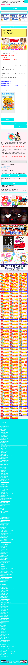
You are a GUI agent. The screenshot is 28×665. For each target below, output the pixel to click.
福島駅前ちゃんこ (5, 441)
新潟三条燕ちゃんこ (5, 562)
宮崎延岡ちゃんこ (5, 643)
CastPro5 (18, 662)
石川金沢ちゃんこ (5, 549)
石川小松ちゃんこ (5, 546)
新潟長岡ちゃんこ (5, 552)
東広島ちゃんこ (4, 631)
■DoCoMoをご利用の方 (5, 166)
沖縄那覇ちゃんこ (5, 619)
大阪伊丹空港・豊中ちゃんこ (7, 572)
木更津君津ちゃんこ (5, 468)
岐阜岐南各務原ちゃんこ (6, 531)
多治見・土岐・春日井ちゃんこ (7, 525)
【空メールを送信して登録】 (14, 175)
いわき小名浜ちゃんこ (5, 432)
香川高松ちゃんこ (5, 612)
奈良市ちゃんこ (4, 580)
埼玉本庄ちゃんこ (5, 467)
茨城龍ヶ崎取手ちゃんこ (6, 486)
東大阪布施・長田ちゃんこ (6, 575)
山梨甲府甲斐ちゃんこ (5, 555)
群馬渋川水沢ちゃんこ (5, 473)
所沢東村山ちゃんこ (5, 487)
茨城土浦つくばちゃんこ (6, 474)
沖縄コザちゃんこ (5, 638)
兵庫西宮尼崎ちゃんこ (5, 597)
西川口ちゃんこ (4, 448)
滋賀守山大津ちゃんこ (5, 593)
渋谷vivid (3, 654)
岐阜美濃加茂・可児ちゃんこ (7, 539)
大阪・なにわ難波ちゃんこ (6, 600)
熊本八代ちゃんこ (5, 632)
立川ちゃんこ (4, 449)
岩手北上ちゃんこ (5, 435)
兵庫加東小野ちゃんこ (5, 594)
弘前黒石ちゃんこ (5, 430)
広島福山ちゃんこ (5, 613)
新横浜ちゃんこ (4, 496)
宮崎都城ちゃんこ (5, 618)
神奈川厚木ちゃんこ (5, 464)
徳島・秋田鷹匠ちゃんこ (6, 616)
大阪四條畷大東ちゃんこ (6, 596)
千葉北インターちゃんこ (6, 502)
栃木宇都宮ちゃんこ (5, 458)
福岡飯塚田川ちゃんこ (5, 624)
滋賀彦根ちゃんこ (5, 566)
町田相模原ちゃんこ (5, 463)
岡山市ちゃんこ (4, 635)
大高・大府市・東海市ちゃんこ (7, 530)
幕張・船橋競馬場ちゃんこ (6, 498)
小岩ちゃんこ (4, 505)
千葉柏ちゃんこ (4, 499)
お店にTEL (14, 8)
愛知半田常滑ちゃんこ (5, 537)
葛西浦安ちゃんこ (5, 495)
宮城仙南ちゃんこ (5, 425)
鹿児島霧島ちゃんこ (5, 610)
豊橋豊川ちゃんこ (5, 528)
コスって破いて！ (5, 656)
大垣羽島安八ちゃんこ (5, 520)
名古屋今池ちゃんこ (5, 517)
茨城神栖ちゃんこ (5, 492)
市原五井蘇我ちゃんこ (5, 501)
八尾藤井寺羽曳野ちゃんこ (6, 578)
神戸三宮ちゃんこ (5, 581)
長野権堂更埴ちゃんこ (5, 556)
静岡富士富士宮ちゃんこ (6, 542)
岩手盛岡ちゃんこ (5, 438)
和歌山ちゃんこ (4, 569)
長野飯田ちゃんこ (5, 553)
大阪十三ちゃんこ (5, 587)
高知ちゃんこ (4, 628)
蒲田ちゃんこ (4, 508)
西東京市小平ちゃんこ (5, 504)
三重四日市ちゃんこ (5, 524)
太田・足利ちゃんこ (5, 489)
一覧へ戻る (14, 123)
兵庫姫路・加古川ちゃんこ (6, 577)
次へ (20, 126)
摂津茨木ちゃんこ (5, 591)
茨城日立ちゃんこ (5, 512)
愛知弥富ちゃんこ (5, 523)
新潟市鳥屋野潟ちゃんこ (6, 558)
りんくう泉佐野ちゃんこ (6, 586)
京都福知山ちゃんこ (5, 599)
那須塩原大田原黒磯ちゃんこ (7, 493)
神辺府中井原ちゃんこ (5, 640)
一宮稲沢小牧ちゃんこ (5, 521)
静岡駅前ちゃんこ (5, 527)
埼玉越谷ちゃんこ (5, 482)
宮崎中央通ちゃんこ (5, 634)
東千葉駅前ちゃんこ (5, 452)
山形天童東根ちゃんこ (5, 426)
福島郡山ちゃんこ (5, 439)
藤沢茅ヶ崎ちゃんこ (5, 480)
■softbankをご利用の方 (5, 168)
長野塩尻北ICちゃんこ (5, 559)
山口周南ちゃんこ (5, 621)
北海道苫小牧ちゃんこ (5, 442)
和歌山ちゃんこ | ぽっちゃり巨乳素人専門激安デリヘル (15, 661)
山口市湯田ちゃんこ (5, 641)
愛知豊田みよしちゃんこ (6, 533)
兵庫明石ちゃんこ (5, 583)
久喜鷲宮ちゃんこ (5, 490)
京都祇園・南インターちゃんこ (7, 568)
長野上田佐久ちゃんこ (5, 561)
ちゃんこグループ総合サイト (7, 648)
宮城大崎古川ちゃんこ (5, 427)
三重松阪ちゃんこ (5, 534)
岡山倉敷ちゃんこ (5, 629)
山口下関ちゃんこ (5, 625)
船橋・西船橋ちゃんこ (5, 511)
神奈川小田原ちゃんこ (5, 476)
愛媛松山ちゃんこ (5, 604)
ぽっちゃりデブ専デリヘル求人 (7, 653)
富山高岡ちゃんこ (5, 547)
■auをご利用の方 (4, 167)
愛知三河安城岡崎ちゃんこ (6, 518)
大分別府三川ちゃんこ (5, 644)
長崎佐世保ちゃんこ (5, 607)
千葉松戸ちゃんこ (5, 477)
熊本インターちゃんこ (5, 609)
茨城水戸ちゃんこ (5, 451)
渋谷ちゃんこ (4, 507)
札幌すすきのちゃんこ (5, 436)
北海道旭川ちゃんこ (5, 433)
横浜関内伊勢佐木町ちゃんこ (7, 446)
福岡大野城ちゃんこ (5, 626)
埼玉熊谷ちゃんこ (5, 460)
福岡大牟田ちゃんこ (5, 637)
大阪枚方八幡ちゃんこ (5, 590)
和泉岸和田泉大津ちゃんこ (6, 574)
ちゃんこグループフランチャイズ (8, 651)
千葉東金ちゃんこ (5, 471)
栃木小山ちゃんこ (5, 461)
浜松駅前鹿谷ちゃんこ (5, 540)
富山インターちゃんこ (5, 550)
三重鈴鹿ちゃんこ (5, 536)
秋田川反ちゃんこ (5, 429)
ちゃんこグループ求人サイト (7, 650)
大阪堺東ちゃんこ (5, 584)
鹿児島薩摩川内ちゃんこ (6, 615)
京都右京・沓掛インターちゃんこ (8, 588)
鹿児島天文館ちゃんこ (5, 606)
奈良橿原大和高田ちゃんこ (6, 571)
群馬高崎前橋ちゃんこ (5, 457)
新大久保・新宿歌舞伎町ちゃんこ (8, 466)
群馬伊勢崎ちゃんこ (5, 479)
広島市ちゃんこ (4, 622)
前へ (8, 119)
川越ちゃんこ (4, 454)
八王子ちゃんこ (4, 509)
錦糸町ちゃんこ (4, 470)
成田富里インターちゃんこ (6, 455)
